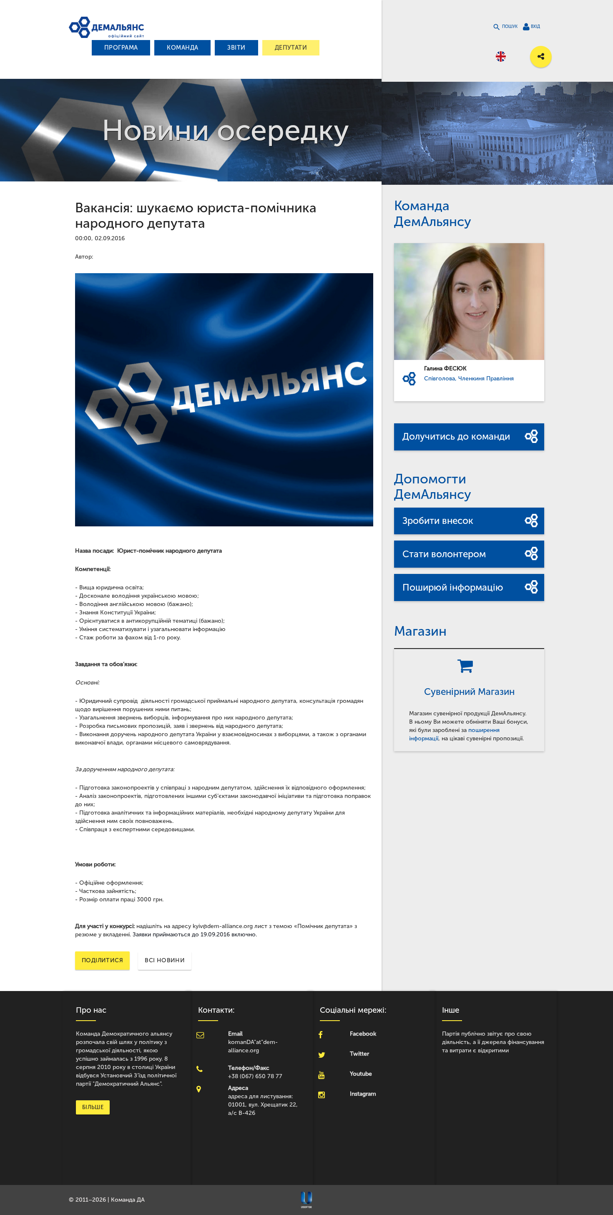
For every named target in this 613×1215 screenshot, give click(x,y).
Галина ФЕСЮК (445, 368)
